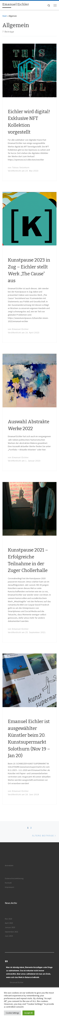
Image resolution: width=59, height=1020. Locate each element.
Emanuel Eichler (20, 329)
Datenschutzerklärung (14, 878)
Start (4, 16)
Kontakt (8, 883)
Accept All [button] (28, 1013)
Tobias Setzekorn (20, 167)
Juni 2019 (9, 936)
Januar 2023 (10, 927)
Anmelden (9, 865)
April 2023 (9, 923)
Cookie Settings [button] (12, 1013)
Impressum (9, 887)
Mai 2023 (8, 919)
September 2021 (11, 932)
